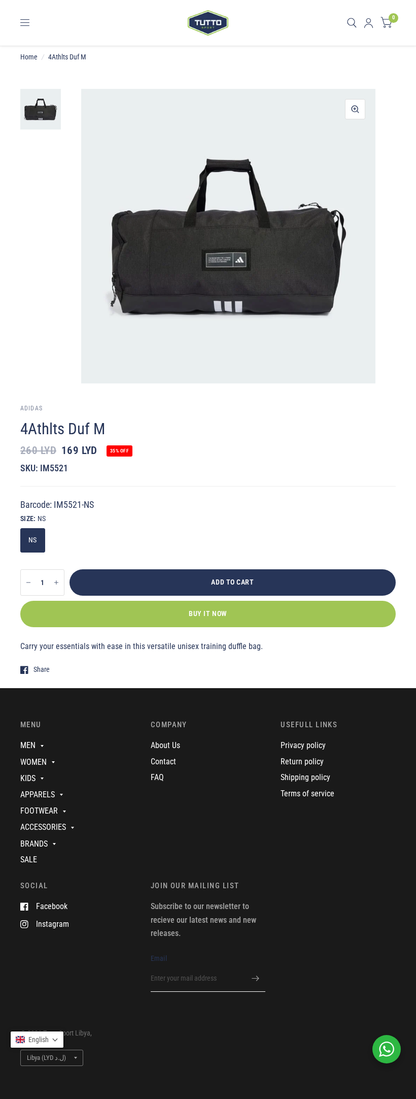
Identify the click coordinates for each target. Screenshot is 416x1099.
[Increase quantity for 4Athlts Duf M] (56, 582)
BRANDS (34, 844)
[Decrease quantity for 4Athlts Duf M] (28, 582)
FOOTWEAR (39, 811)
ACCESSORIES (43, 827)
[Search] (351, 23)
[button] (37, 1039)
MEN (28, 745)
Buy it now (208, 613)
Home (29, 57)
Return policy (302, 761)
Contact (163, 761)
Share (41, 669)
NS (32, 540)
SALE (28, 859)
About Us (165, 745)
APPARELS (37, 794)
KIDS (28, 778)
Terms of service (307, 793)
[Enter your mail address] (255, 978)
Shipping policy (305, 777)
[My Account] (368, 23)
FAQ (157, 777)
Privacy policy (303, 745)
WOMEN (33, 762)
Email (159, 958)
